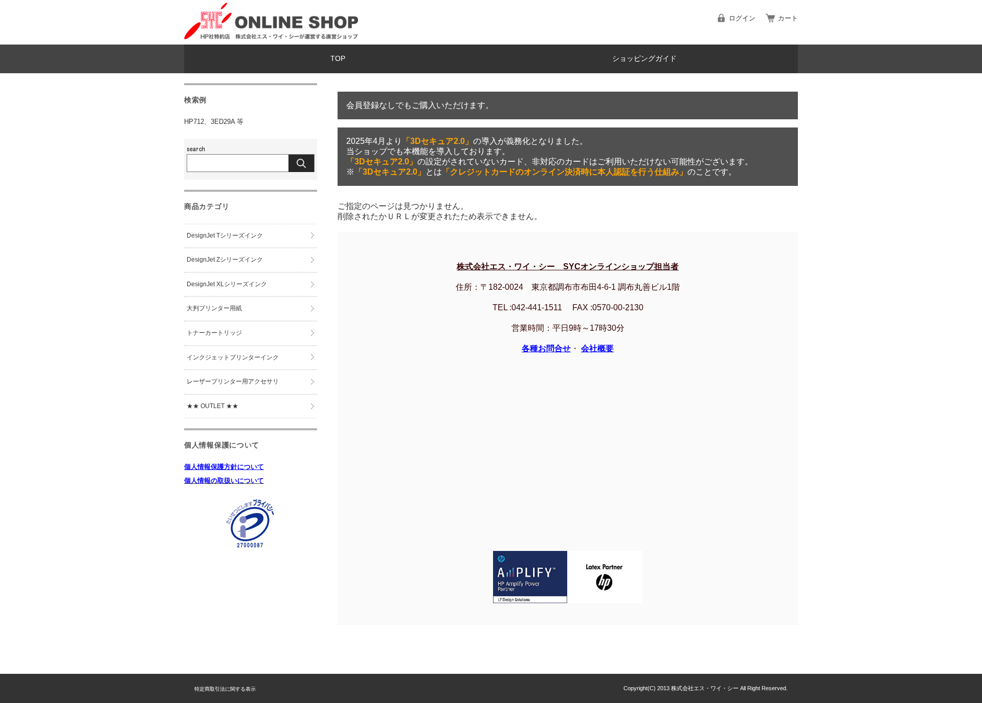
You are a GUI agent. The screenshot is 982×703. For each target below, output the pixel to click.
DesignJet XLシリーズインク (227, 284)
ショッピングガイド (644, 58)
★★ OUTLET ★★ (212, 406)
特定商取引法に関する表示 (225, 689)
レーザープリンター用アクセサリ (233, 381)
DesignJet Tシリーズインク (225, 235)
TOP (337, 58)
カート (788, 18)
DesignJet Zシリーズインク (225, 259)
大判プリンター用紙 (214, 308)
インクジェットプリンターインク (233, 357)
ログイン (742, 18)
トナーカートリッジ (214, 332)
